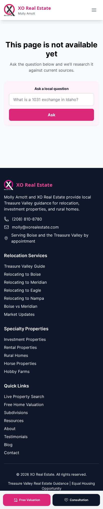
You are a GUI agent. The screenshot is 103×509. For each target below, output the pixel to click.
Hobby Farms (17, 371)
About (10, 428)
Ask (51, 114)
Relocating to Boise (22, 274)
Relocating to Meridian (25, 282)
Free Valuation (29, 500)
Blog (8, 444)
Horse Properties (20, 363)
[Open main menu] (94, 10)
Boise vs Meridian (20, 306)
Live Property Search (24, 396)
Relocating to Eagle (22, 290)
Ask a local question (51, 88)
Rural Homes (16, 355)
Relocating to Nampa (24, 298)
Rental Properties (20, 347)
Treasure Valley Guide (24, 266)
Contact (11, 452)
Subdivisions (16, 412)
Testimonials (16, 436)
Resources (14, 420)
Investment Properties (25, 339)
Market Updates (19, 314)
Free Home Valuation (24, 404)
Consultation (79, 500)
